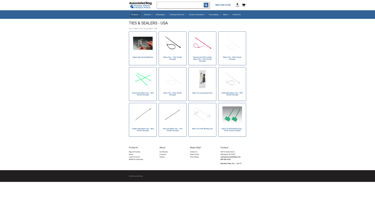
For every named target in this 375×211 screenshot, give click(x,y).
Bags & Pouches (134, 152)
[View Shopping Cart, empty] (243, 5)
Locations (162, 154)
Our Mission (163, 152)
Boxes (131, 154)
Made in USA (138, 29)
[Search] (206, 5)
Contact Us (193, 152)
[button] (139, 14)
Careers (162, 157)
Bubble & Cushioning (136, 159)
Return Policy (194, 154)
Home (131, 29)
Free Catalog (194, 157)
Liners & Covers (134, 157)
